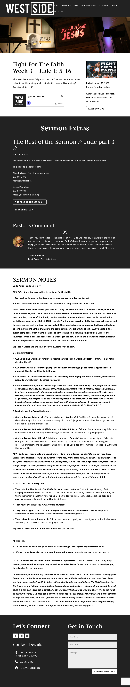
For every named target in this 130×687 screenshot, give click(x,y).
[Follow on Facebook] (15, 636)
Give (76, 5)
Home (43, 5)
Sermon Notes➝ (24, 209)
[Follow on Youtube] (27, 636)
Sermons (66, 5)
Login (43, 12)
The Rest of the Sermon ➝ (29, 202)
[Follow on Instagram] (21, 636)
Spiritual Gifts (88, 5)
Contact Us (58, 12)
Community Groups (109, 5)
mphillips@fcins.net (22, 180)
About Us (54, 5)
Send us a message (104, 671)
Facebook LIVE (96, 108)
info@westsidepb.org (30, 667)
